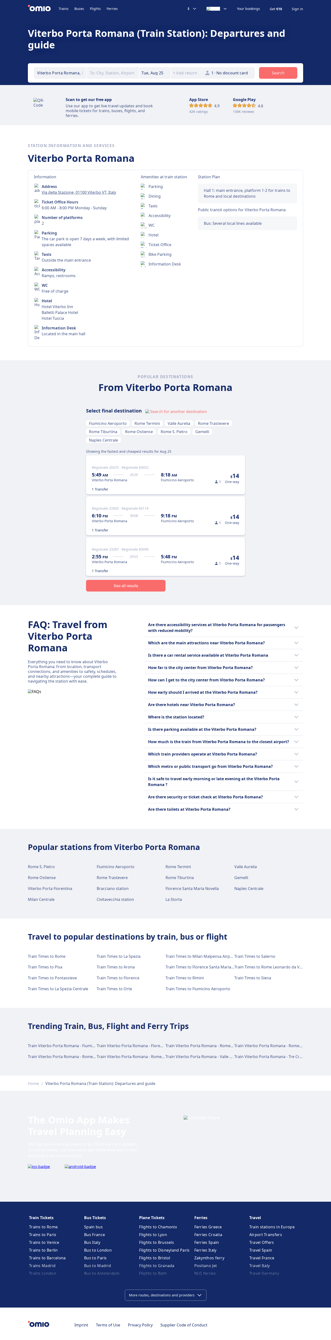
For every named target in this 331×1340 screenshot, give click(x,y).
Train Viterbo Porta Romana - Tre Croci (269, 1056)
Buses (79, 8)
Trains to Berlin (43, 1250)
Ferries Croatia (208, 1234)
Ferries (112, 8)
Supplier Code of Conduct (183, 1325)
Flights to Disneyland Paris (164, 1250)
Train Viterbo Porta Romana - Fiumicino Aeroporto (74, 1045)
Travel (255, 1217)
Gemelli (202, 431)
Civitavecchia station (115, 899)
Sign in (297, 9)
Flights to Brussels (156, 1242)
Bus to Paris (95, 1258)
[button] (154, 73)
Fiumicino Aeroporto (108, 423)
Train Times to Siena (252, 978)
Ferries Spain (206, 1242)
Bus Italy (92, 1242)
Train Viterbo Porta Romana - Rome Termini (205, 1045)
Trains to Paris (42, 1234)
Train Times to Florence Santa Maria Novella (206, 967)
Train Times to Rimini (185, 978)
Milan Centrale (41, 899)
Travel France (262, 1258)
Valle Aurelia (179, 423)
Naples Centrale (103, 440)
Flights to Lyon (153, 1234)
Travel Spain (260, 1250)
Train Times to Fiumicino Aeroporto (198, 988)
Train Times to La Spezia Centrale (58, 988)
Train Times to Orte (114, 988)
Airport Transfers (265, 1234)
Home (33, 1083)
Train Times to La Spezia (119, 956)
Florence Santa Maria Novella (192, 888)
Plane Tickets (152, 1217)
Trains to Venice (44, 1242)
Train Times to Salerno (254, 956)
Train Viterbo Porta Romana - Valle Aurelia (204, 1056)
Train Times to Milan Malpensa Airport (201, 956)
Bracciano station (113, 888)
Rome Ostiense (139, 431)
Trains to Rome (43, 1227)
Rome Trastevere (213, 423)
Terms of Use (108, 1325)
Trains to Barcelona (47, 1258)
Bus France (94, 1234)
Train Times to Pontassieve (52, 978)
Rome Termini (147, 423)
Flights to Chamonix (158, 1227)
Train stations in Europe (272, 1227)
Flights (95, 8)
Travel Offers (261, 1242)
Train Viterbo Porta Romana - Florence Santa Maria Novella (150, 1045)
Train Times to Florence (118, 978)
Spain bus (93, 1227)
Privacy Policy (140, 1325)
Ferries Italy (205, 1250)
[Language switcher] (216, 9)
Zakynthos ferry (209, 1258)
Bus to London (98, 1250)
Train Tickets (41, 1217)
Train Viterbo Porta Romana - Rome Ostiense (138, 1056)
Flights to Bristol (154, 1258)
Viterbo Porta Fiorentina (50, 888)
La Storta (174, 899)
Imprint (81, 1325)
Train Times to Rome (46, 956)
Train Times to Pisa (45, 967)
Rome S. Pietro (174, 431)
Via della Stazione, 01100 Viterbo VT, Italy (79, 192)
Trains (64, 8)
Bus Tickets (95, 1217)
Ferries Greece (208, 1227)
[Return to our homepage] (43, 9)
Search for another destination (178, 411)
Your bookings (248, 9)
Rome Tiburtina (103, 431)
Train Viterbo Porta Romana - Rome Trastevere (70, 1056)
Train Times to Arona (116, 967)
